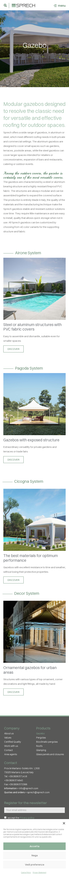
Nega (34, 855)
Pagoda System (29, 368)
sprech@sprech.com (38, 792)
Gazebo (40, 733)
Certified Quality (12, 741)
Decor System (26, 593)
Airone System (28, 252)
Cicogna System (28, 481)
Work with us (11, 745)
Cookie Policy (26, 872)
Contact (8, 750)
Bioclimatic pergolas (47, 741)
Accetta (34, 846)
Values (7, 737)
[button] (64, 823)
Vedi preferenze (34, 864)
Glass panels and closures (50, 754)
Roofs (39, 745)
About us (9, 733)
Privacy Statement (39, 872)
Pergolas (41, 737)
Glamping (41, 750)
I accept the (20, 817)
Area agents (10, 754)
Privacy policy (27, 817)
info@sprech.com (28, 788)
